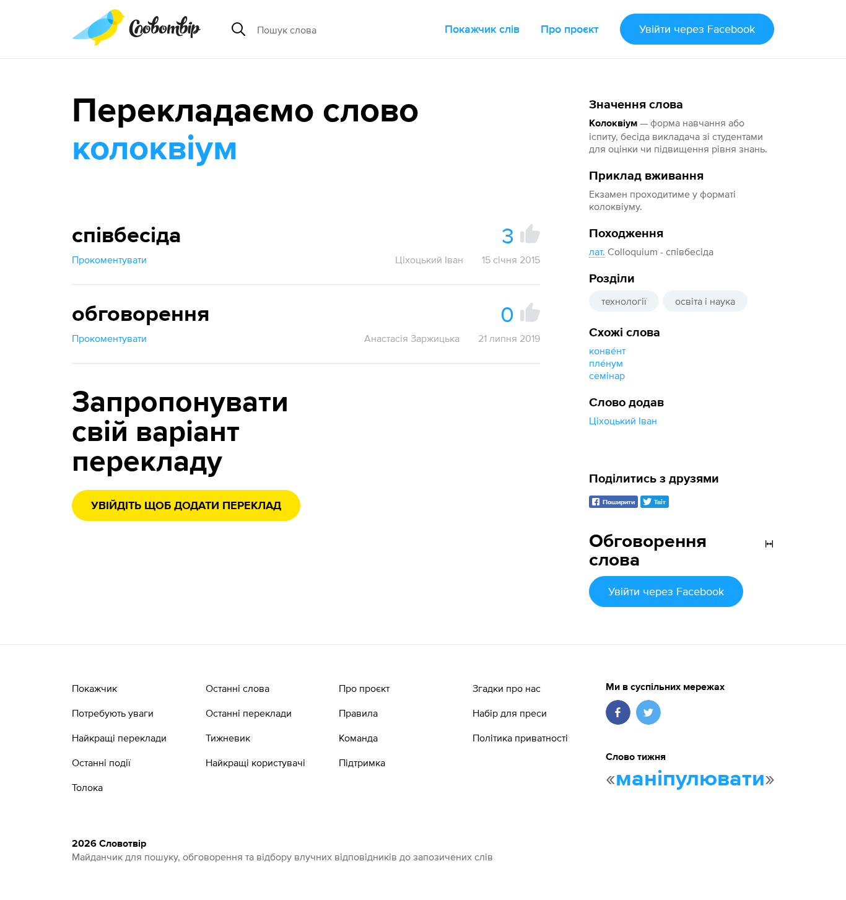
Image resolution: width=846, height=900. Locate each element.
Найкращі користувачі (255, 762)
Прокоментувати (109, 259)
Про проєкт (570, 28)
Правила (358, 713)
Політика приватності (520, 737)
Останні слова (237, 688)
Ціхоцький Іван (623, 420)
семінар (607, 375)
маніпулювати (690, 779)
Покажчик (94, 688)
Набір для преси (510, 713)
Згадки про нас (507, 688)
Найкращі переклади (119, 737)
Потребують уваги (113, 713)
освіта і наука (705, 301)
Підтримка (362, 762)
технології (624, 301)
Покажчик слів (482, 28)
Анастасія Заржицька (412, 338)
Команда (358, 737)
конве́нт (607, 350)
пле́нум (606, 363)
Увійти (697, 28)
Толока (87, 787)
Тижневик (228, 737)
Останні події (101, 762)
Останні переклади (249, 713)
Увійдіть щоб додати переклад (186, 506)
